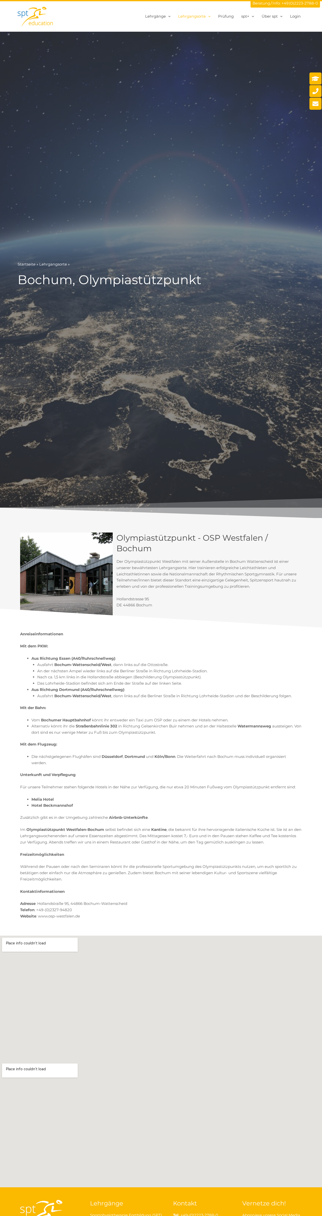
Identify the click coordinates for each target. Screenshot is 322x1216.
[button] (168, 16)
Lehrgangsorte (53, 264)
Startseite (26, 264)
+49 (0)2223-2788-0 (299, 3)
